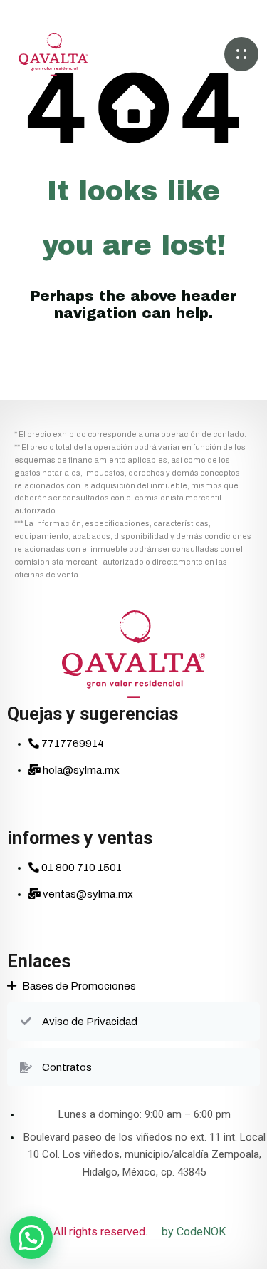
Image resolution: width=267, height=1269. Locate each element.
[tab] (133, 986)
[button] (241, 54)
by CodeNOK (194, 1231)
